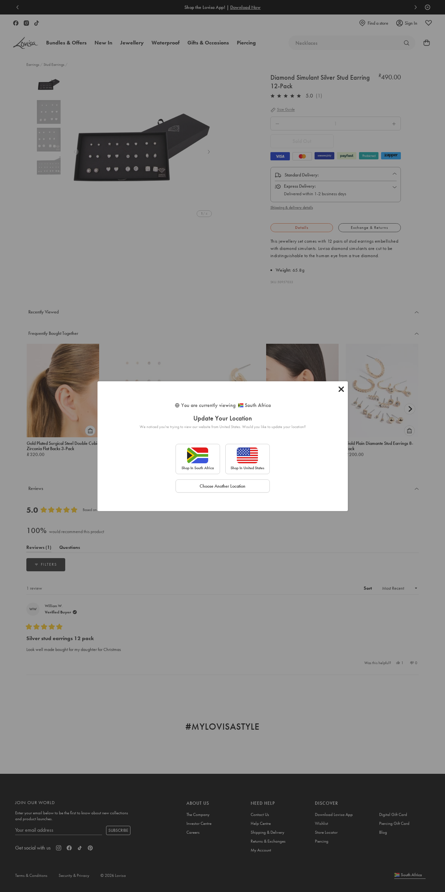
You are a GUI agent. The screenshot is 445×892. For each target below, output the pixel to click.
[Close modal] (341, 389)
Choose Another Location (222, 486)
